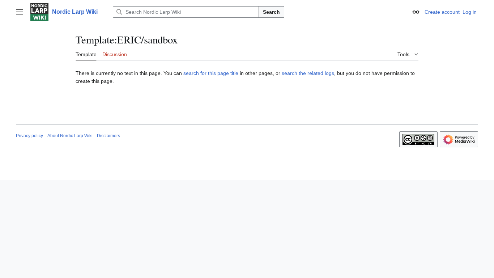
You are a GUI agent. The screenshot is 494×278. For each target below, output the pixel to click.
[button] (19, 12)
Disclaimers (108, 135)
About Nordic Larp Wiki (70, 135)
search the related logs (308, 73)
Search (271, 12)
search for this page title (210, 73)
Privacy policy (29, 135)
